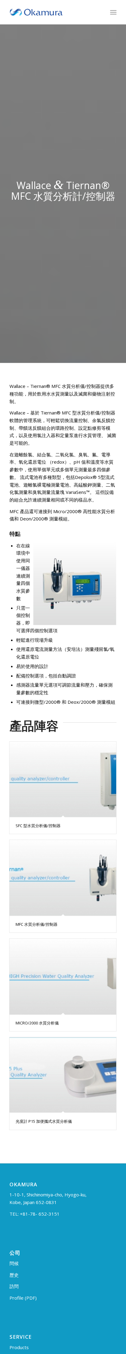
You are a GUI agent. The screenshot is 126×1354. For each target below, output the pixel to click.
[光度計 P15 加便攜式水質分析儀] (62, 1075)
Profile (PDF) (23, 1298)
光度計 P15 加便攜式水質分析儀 (44, 1121)
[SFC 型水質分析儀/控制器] (62, 779)
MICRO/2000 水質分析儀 (37, 1023)
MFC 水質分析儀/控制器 (36, 924)
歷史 (14, 1275)
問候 (14, 1263)
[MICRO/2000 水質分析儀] (62, 976)
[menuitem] (113, 12)
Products (19, 1347)
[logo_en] (52, 12)
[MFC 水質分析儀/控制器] (62, 878)
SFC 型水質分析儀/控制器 (38, 825)
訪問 (14, 1286)
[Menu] (113, 12)
